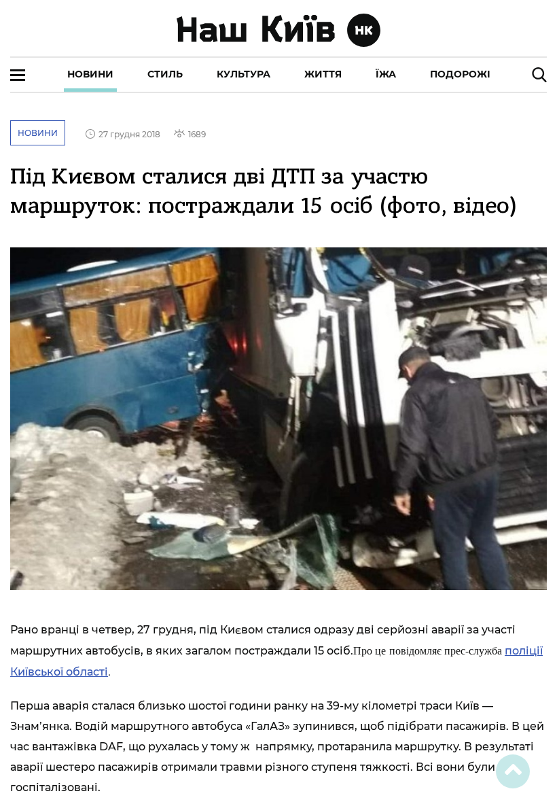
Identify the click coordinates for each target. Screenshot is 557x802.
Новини (90, 74)
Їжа (386, 74)
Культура (243, 74)
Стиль (165, 74)
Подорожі (460, 74)
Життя (323, 74)
